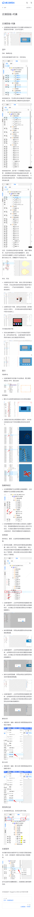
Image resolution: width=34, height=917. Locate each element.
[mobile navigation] (31, 3)
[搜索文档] (27, 3)
